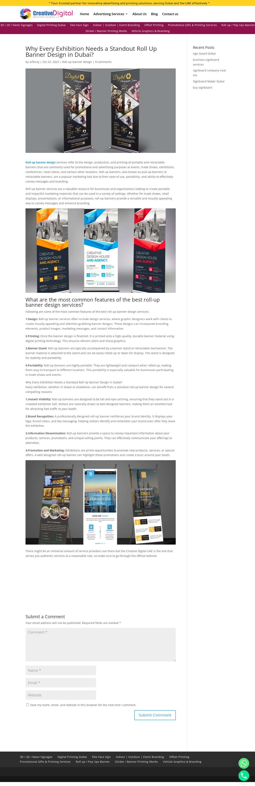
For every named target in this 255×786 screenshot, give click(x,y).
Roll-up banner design (77, 62)
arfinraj (34, 62)
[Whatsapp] (243, 763)
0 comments (103, 62)
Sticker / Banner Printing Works (106, 31)
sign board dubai (204, 53)
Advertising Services (108, 14)
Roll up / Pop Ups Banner (238, 25)
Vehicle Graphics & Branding (150, 31)
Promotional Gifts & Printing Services (192, 25)
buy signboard (202, 87)
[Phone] (243, 775)
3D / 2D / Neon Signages (16, 25)
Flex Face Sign (79, 25)
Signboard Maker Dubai (209, 81)
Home (84, 14)
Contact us (170, 14)
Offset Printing (154, 25)
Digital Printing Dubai (51, 25)
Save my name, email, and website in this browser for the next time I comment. (83, 705)
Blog (154, 14)
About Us (139, 14)
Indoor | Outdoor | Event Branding (116, 25)
